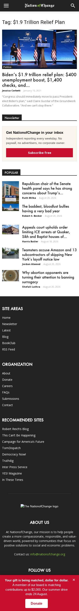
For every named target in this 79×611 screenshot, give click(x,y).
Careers (7, 386)
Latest (6, 330)
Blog (5, 337)
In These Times (12, 480)
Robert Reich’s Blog (15, 429)
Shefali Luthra (31, 286)
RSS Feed (8, 349)
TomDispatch (11, 448)
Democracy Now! (14, 454)
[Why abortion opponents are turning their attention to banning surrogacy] (10, 275)
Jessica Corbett (11, 90)
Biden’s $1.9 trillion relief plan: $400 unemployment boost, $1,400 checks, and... (39, 80)
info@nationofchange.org (47, 554)
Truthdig (7, 461)
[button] (73, 5)
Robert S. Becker (32, 215)
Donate (7, 380)
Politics (7, 67)
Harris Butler (30, 241)
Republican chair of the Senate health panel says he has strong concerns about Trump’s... (47, 188)
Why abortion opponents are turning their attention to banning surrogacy (48, 277)
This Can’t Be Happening (18, 435)
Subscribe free (39, 152)
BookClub (8, 343)
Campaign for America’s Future (23, 442)
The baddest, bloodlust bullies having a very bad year (45, 208)
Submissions (10, 399)
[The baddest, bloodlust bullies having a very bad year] (10, 207)
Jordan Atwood (31, 264)
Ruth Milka (29, 197)
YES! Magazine (12, 473)
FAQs (5, 392)
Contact (7, 405)
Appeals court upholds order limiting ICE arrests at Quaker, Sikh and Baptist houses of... (46, 232)
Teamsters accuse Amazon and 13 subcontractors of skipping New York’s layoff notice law (49, 254)
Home (6, 318)
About (6, 373)
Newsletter (9, 324)
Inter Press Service (14, 467)
